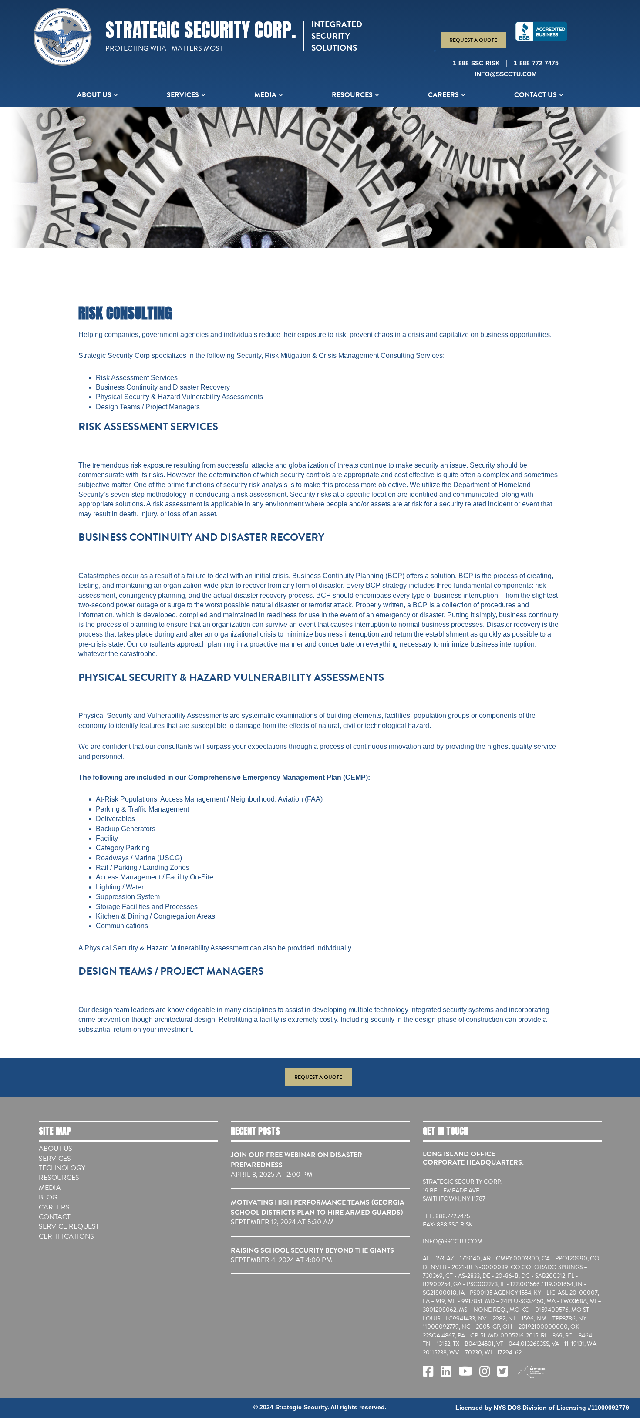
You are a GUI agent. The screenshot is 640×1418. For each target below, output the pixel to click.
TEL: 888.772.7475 (446, 1216)
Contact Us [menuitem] (535, 95)
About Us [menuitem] (94, 95)
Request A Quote (473, 40)
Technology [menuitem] (62, 1168)
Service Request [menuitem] (69, 1226)
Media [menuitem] (265, 95)
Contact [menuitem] (55, 1217)
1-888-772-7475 (536, 63)
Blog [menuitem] (48, 1197)
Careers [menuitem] (443, 95)
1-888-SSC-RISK (476, 63)
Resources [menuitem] (352, 95)
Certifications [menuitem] (66, 1236)
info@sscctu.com (506, 74)
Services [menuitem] (183, 95)
